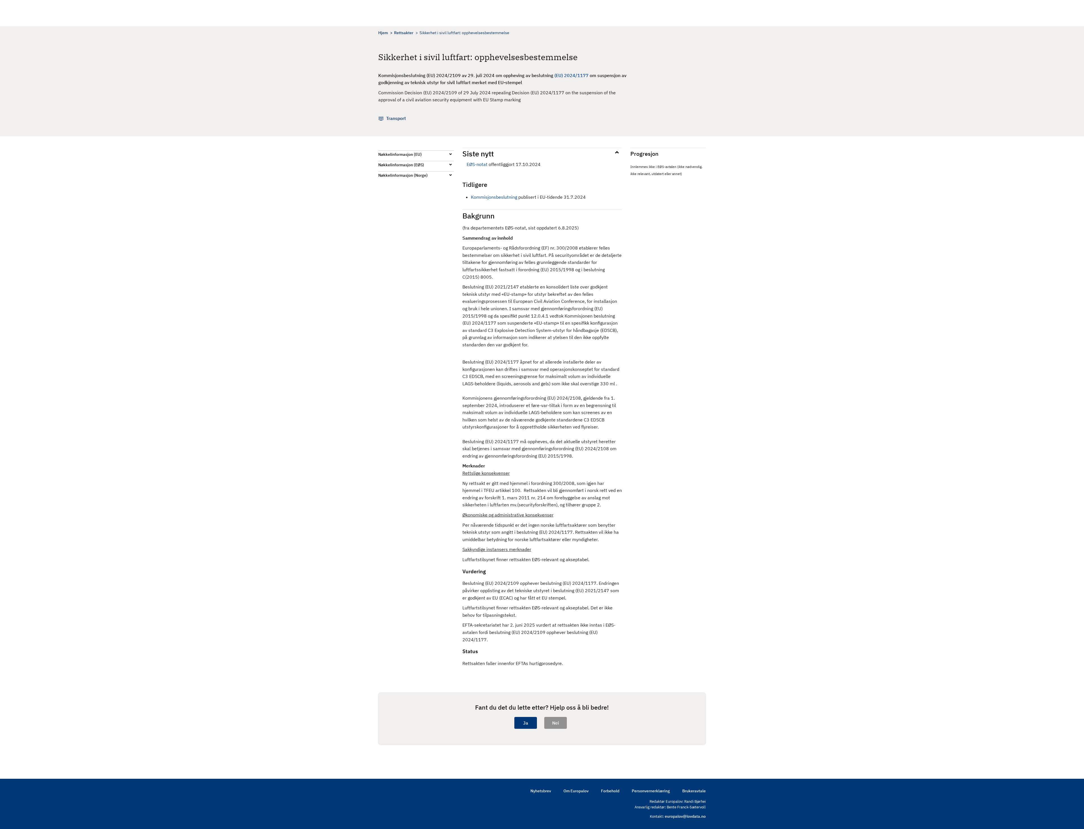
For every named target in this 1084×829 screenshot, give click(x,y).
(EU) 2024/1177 (571, 75)
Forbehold (610, 790)
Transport (396, 118)
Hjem (383, 32)
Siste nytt (478, 153)
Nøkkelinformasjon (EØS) (401, 164)
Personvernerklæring (651, 790)
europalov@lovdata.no (685, 816)
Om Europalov (576, 790)
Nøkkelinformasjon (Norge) (403, 175)
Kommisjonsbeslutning (494, 197)
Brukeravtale (694, 790)
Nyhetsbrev (540, 790)
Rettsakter (403, 32)
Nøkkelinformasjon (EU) (400, 154)
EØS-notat (477, 164)
